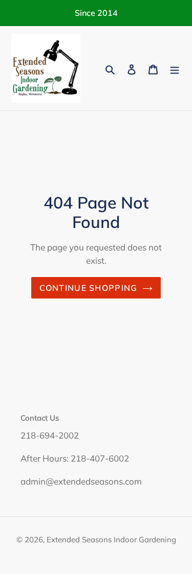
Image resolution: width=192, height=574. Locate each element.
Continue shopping (88, 288)
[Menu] (174, 68)
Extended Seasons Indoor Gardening (111, 539)
